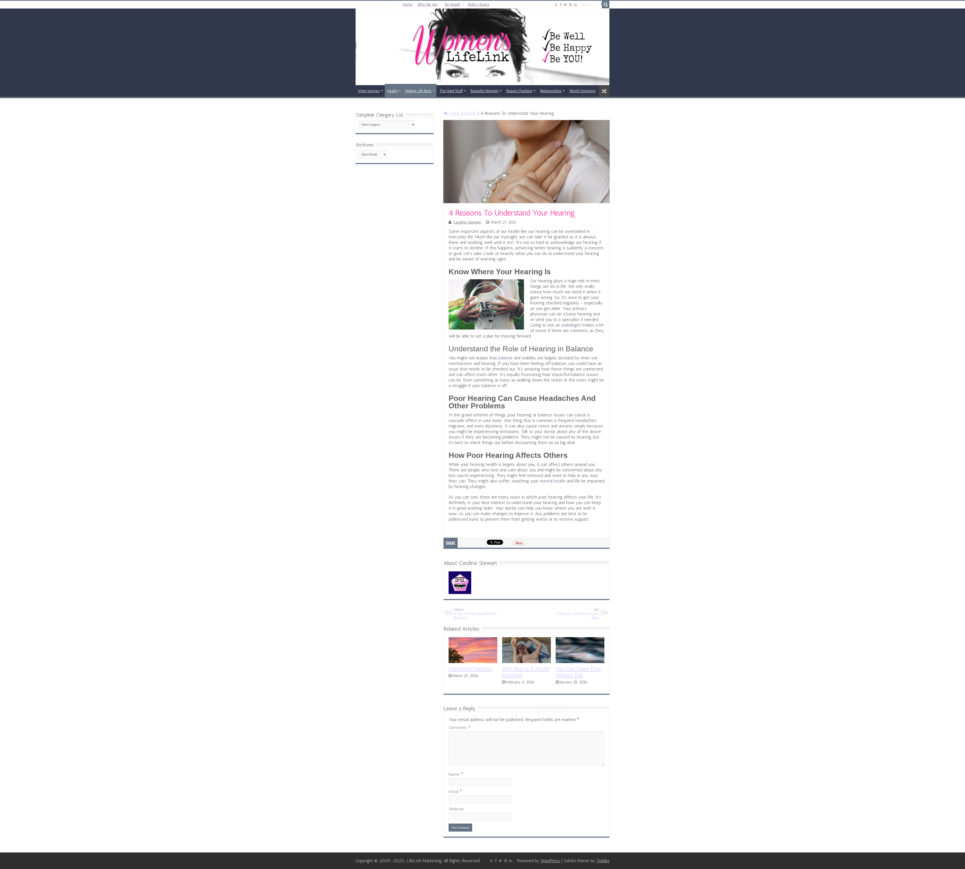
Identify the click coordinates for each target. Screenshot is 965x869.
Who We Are (427, 4)
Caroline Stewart (467, 222)
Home (407, 4)
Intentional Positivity (471, 669)
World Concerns (582, 91)
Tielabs (602, 860)
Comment (459, 727)
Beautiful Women (484, 91)
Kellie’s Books (478, 4)
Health (392, 91)
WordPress (550, 860)
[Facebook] (560, 5)
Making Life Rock (418, 91)
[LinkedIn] (575, 5)
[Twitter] (565, 5)
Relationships (550, 91)
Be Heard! (452, 4)
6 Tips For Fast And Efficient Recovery (475, 614)
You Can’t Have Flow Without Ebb (578, 672)
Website (456, 809)
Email (455, 791)
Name (456, 774)
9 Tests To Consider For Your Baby (577, 614)
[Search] (605, 4)
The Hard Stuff (451, 91)
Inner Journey (369, 91)
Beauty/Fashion (519, 91)
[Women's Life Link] (482, 47)
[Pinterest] (570, 5)
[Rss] (556, 5)
